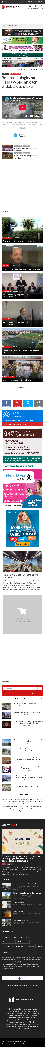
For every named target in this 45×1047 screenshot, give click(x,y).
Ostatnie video (21, 699)
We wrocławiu (6, 682)
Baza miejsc (25, 937)
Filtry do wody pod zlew (30, 985)
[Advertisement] (22, 16)
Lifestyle (31, 946)
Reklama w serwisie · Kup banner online (30, 69)
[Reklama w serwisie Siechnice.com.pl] (22, 614)
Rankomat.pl (38, 1)
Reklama (39, 946)
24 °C (5, 1)
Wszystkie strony (9, 942)
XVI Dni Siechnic (23, 942)
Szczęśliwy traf (22, 387)
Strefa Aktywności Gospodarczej (14, 946)
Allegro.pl (31, 1)
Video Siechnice (12, 25)
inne (3, 864)
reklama (41, 428)
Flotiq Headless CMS (17, 1044)
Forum (16, 937)
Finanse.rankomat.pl (14, 985)
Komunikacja (7, 937)
